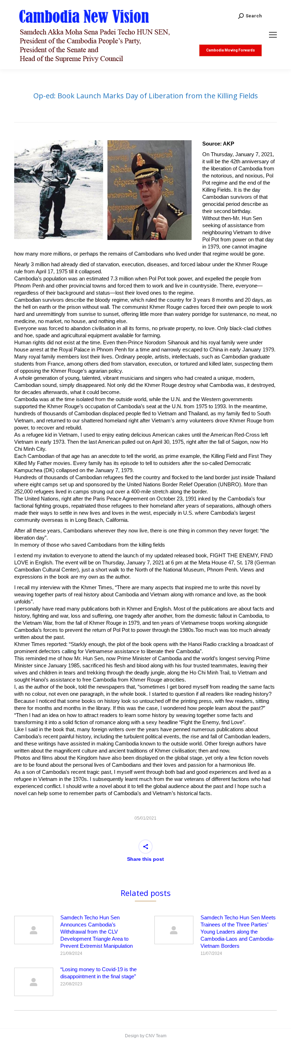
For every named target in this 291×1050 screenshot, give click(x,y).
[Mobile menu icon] (273, 35)
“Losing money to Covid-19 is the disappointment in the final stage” (98, 972)
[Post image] (33, 930)
